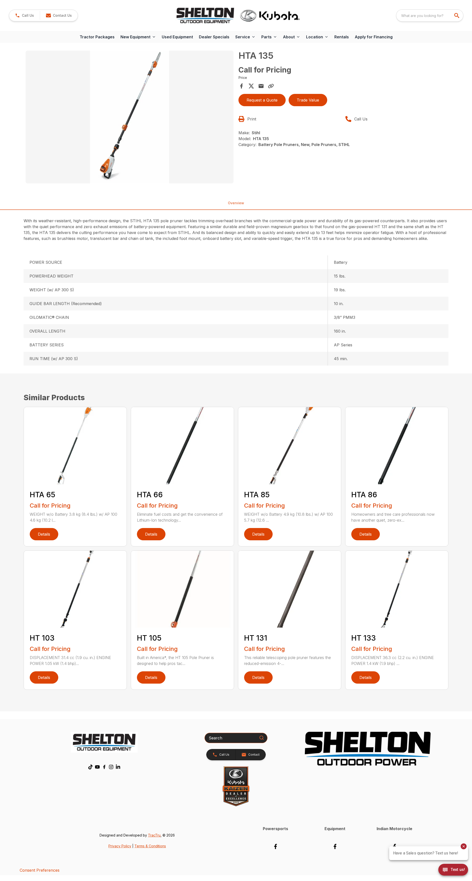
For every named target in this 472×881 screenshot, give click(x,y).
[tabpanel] (130, 118)
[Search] (261, 737)
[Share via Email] (261, 86)
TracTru (154, 835)
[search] (457, 15)
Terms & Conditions (150, 846)
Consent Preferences (39, 870)
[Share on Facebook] (241, 86)
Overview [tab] (236, 203)
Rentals (341, 36)
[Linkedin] (118, 767)
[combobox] (429, 15)
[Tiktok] (90, 767)
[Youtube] (97, 767)
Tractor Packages (97, 36)
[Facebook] (104, 767)
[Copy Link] (271, 86)
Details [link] (44, 534)
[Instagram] (111, 767)
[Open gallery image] (130, 117)
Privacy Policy (119, 846)
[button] (24, 15)
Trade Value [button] (308, 100)
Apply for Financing (374, 36)
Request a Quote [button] (262, 100)
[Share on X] (251, 86)
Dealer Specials (214, 36)
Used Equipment (177, 36)
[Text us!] (453, 870)
